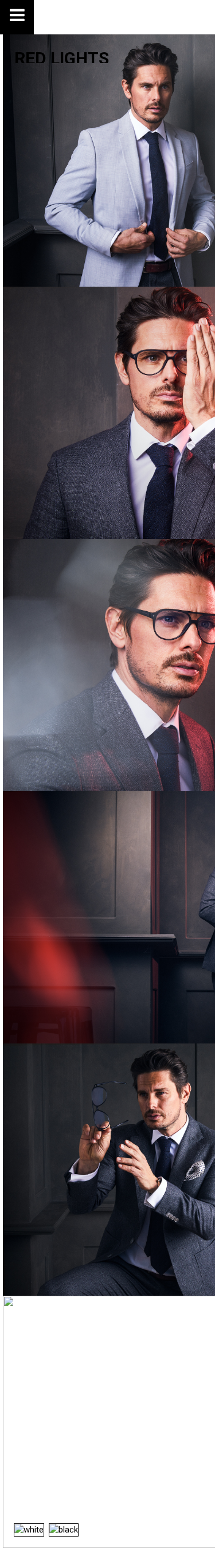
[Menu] (17, 17)
